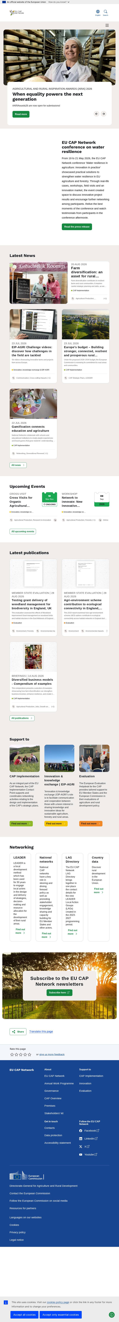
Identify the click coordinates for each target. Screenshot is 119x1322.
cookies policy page (58, 1302)
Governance (51, 1090)
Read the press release (77, 226)
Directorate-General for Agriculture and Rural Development (43, 1185)
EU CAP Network (54, 1075)
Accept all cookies (24, 1314)
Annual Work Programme (59, 1083)
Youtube (91, 1154)
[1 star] (12, 1054)
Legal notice (17, 1239)
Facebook (92, 1130)
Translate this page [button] (41, 1031)
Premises (49, 1105)
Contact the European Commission (30, 1193)
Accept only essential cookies (61, 1314)
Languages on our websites (26, 1217)
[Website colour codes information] (112, 1315)
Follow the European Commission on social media (38, 1200)
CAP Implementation (91, 1075)
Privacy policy (18, 1232)
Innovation (85, 1083)
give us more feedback (52, 1054)
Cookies (14, 1225)
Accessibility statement (57, 1142)
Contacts (49, 1127)
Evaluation (85, 1090)
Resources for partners (23, 1208)
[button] (20, 114)
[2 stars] (14, 1054)
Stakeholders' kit (53, 1113)
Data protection (53, 1135)
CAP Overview (52, 1098)
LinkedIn (91, 1138)
